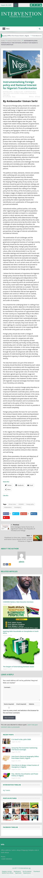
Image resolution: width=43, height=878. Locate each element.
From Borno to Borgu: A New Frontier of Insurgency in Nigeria (25, 766)
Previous (16, 525)
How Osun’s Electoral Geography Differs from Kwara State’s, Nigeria (25, 757)
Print (32, 96)
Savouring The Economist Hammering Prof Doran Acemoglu (24, 749)
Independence (32, 93)
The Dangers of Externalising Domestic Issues (18, 667)
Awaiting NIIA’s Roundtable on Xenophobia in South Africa (20, 632)
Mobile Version (28, 875)
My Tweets (6, 790)
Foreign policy (24, 93)
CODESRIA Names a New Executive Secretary (18, 602)
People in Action (7, 871)
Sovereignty (6, 95)
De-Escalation (27, 871)
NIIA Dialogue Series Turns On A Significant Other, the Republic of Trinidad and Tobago (23, 529)
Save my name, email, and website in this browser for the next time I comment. (21, 712)
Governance (27, 873)
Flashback (37, 871)
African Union (10, 93)
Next (28, 535)
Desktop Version (15, 875)
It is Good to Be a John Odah (21, 739)
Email (38, 96)
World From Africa (31, 91)
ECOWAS (16, 93)
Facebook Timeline (10, 827)
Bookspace (17, 871)
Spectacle (18, 873)
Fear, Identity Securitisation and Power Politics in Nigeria (25, 775)
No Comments (7, 96)
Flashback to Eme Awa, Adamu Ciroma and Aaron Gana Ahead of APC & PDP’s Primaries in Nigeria (18, 539)
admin (11, 91)
